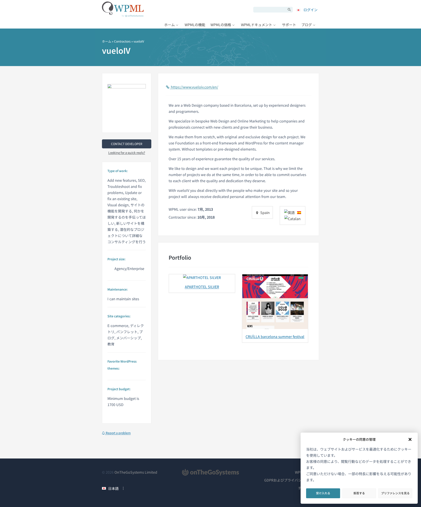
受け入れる (323, 493)
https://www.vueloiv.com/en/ (194, 87)
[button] (410, 439)
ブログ (306, 24)
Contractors (122, 41)
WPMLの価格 (220, 24)
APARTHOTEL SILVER (202, 286)
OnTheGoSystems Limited (135, 472)
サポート (289, 24)
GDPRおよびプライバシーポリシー (291, 480)
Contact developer (126, 144)
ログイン (310, 9)
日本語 (113, 488)
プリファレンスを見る (395, 493)
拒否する (359, 493)
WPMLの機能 (195, 24)
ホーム (169, 24)
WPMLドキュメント (256, 24)
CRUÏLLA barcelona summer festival (275, 336)
